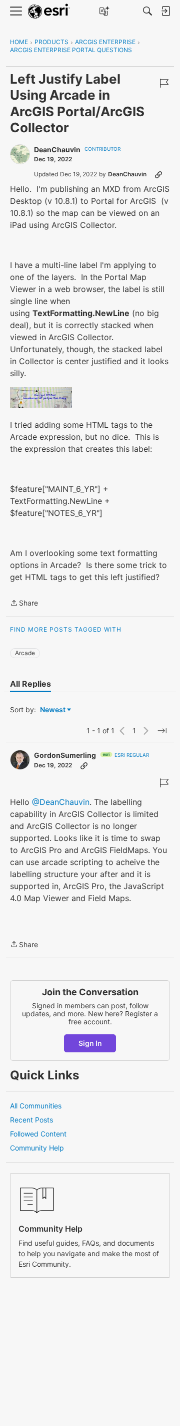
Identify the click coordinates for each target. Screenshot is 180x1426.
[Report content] (164, 83)
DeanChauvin (57, 149)
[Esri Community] (49, 11)
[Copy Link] (158, 174)
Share (24, 604)
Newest (53, 710)
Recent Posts (31, 1119)
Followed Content (38, 1133)
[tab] (30, 683)
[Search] (147, 11)
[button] (41, 397)
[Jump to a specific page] (162, 731)
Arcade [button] (25, 653)
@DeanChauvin (61, 802)
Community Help (37, 1148)
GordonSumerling (65, 755)
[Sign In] (165, 11)
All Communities (36, 1105)
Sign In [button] (90, 1043)
